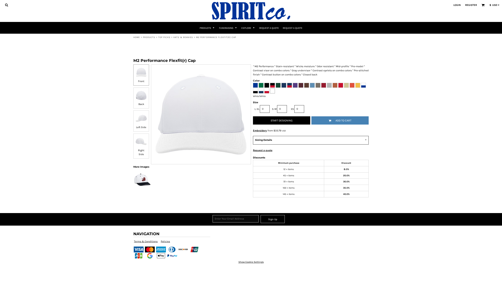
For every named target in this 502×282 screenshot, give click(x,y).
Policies (165, 241)
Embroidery (260, 130)
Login (457, 5)
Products (149, 37)
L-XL (257, 109)
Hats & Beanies (183, 37)
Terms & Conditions (146, 241)
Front (141, 81)
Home (136, 37)
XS (292, 109)
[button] (6, 4)
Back (141, 104)
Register (471, 5)
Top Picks (164, 37)
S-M (274, 109)
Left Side (141, 127)
